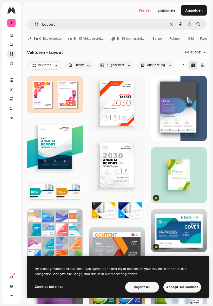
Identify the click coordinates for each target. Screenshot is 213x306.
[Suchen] (11, 44)
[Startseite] (11, 35)
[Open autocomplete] (34, 24)
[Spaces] (11, 89)
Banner (157, 39)
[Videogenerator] (11, 108)
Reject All (142, 287)
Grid (191, 39)
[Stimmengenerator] (11, 117)
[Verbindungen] (11, 277)
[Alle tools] (11, 80)
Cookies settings (49, 286)
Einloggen (166, 10)
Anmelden (194, 10)
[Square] (202, 65)
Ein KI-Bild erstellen (48, 39)
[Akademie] (11, 286)
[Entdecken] (11, 63)
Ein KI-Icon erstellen (131, 39)
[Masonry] (193, 65)
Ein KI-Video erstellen (89, 39)
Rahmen (175, 39)
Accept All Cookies (182, 287)
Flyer (203, 39)
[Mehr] (11, 295)
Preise (144, 10)
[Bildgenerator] (11, 99)
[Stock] (11, 54)
